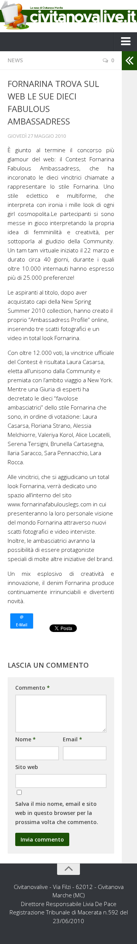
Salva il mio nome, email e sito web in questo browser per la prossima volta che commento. (56, 813)
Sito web (26, 767)
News (15, 60)
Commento (32, 687)
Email (72, 739)
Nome (25, 739)
